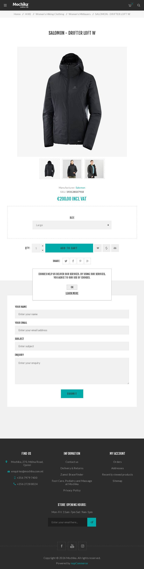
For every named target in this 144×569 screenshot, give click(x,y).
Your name (21, 306)
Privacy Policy (72, 490)
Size (72, 217)
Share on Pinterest (80, 261)
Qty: (27, 248)
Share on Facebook (73, 261)
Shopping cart (132, 4)
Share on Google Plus (87, 261)
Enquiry (19, 355)
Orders (117, 461)
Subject (19, 338)
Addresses (117, 468)
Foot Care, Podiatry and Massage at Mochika (72, 482)
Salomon (80, 187)
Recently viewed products (117, 474)
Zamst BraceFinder (71, 474)
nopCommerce (79, 563)
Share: (56, 261)
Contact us (72, 461)
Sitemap (117, 480)
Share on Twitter (66, 261)
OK (72, 287)
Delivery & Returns (71, 468)
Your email (21, 322)
